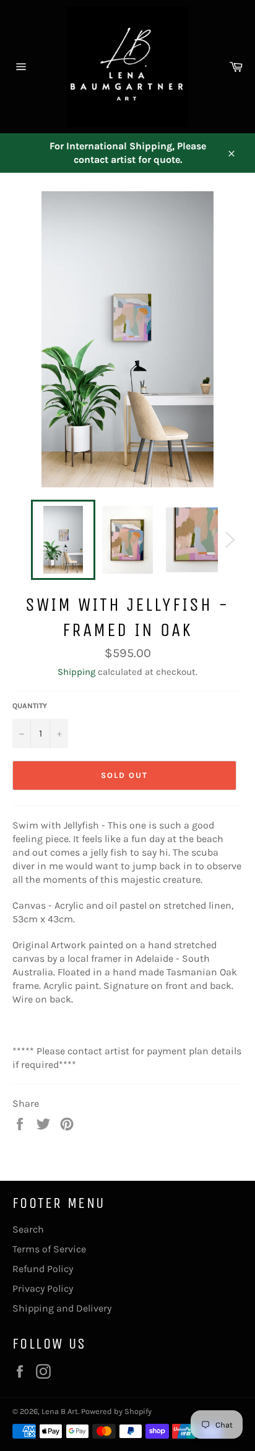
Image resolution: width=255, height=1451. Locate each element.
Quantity (29, 705)
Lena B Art (59, 1411)
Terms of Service (49, 1249)
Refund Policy (42, 1269)
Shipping (76, 671)
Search (28, 1229)
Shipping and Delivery (61, 1308)
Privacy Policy (42, 1288)
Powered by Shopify (116, 1411)
